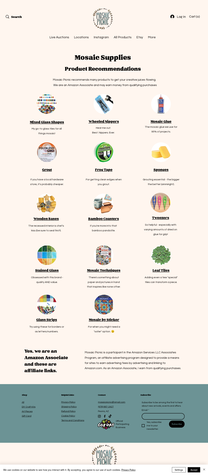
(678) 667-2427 (106, 407)
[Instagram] (99, 416)
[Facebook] (105, 416)
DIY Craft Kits (28, 407)
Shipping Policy (69, 407)
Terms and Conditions (72, 420)
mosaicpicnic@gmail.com (111, 402)
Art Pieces (27, 411)
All (23, 402)
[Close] (204, 469)
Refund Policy (68, 411)
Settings (179, 469)
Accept (193, 469)
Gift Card (26, 416)
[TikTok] (110, 416)
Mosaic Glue (161, 121)
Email (145, 410)
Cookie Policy (68, 416)
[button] (194, 16)
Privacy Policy (68, 402)
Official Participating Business (131, 424)
